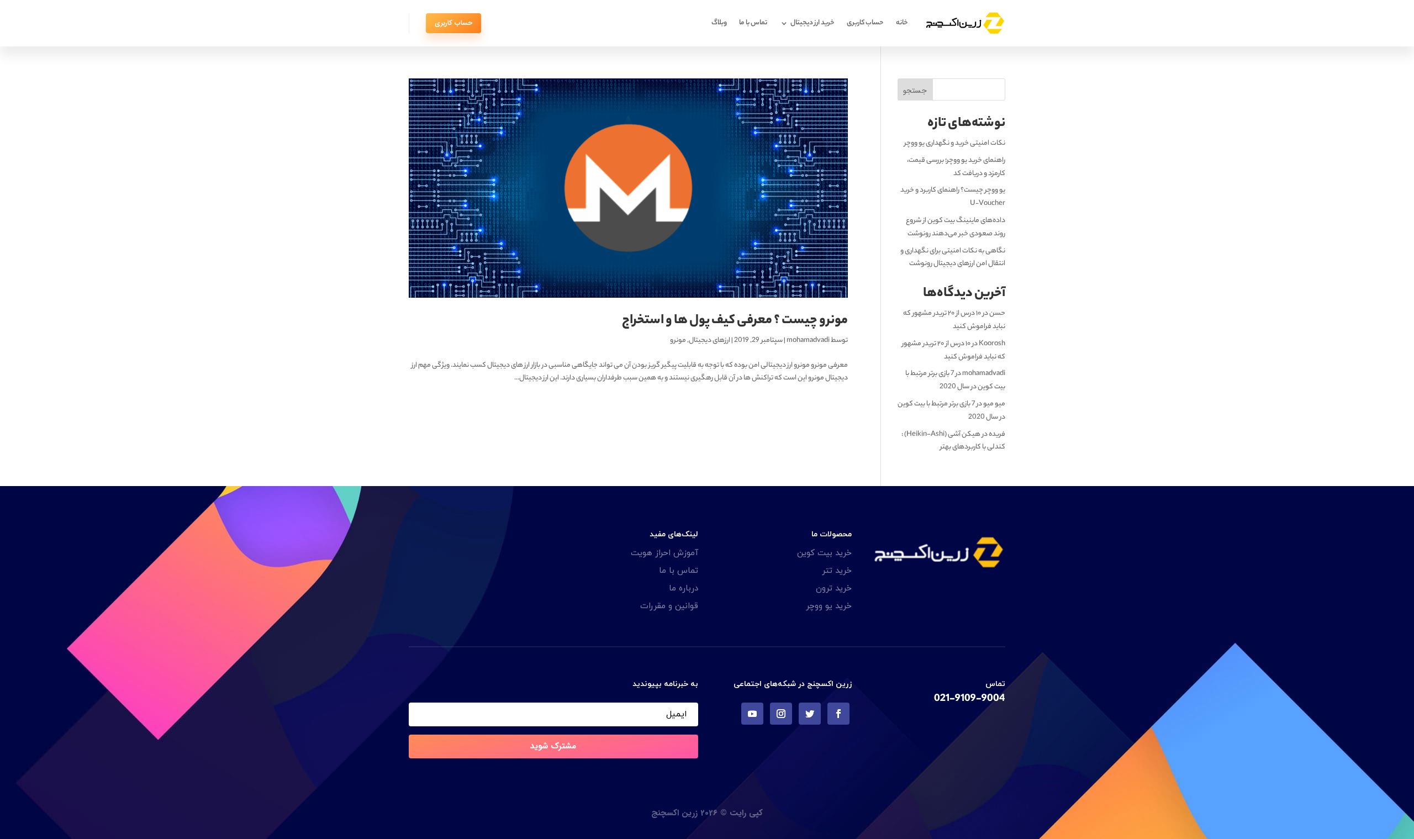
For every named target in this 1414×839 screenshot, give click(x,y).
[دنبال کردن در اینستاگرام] (781, 714)
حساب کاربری (865, 23)
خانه (902, 23)
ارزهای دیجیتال (709, 340)
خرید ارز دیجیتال (812, 23)
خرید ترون (834, 588)
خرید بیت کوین (824, 553)
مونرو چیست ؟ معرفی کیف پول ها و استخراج (735, 321)
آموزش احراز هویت (664, 553)
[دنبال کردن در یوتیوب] (752, 714)
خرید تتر (837, 571)
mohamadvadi (808, 340)
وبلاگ (719, 23)
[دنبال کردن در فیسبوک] (838, 714)
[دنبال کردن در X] (810, 714)
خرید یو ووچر (829, 606)
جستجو (915, 91)
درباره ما (683, 588)
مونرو (678, 340)
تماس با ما (753, 23)
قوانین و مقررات (669, 606)
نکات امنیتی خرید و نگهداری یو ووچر (954, 143)
